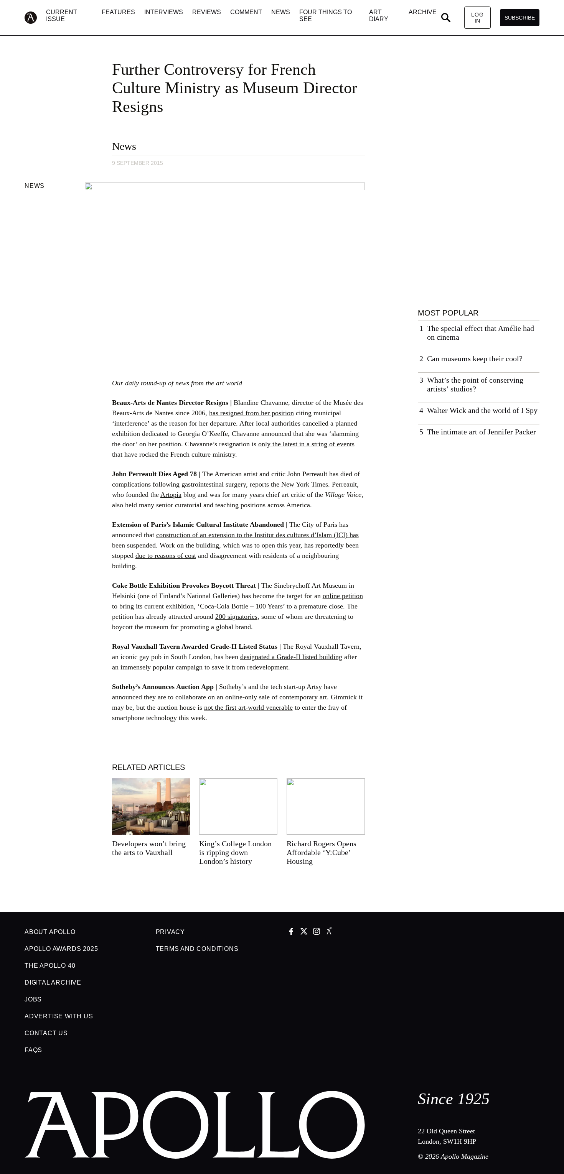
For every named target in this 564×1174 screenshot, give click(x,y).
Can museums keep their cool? (475, 358)
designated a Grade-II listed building (291, 657)
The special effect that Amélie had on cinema (480, 332)
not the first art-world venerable (248, 707)
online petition (343, 596)
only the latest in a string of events (306, 444)
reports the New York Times (289, 484)
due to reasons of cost (165, 555)
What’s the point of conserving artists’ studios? (475, 384)
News (124, 146)
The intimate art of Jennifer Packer (481, 432)
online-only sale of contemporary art (276, 697)
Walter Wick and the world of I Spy (482, 410)
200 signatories (236, 616)
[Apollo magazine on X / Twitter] (303, 932)
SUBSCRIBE (520, 18)
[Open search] (446, 17)
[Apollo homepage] (35, 18)
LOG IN (477, 18)
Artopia (170, 494)
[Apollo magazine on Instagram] (316, 932)
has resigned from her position (251, 413)
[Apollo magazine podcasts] (329, 932)
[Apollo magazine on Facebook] (291, 932)
